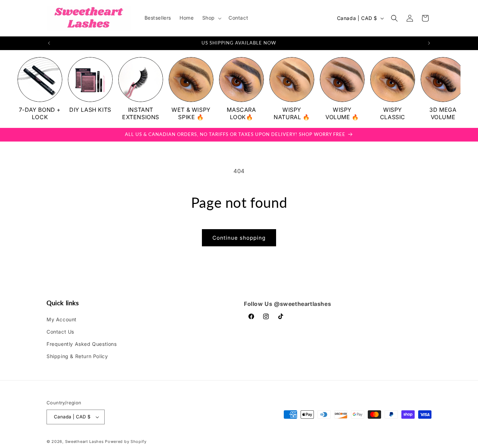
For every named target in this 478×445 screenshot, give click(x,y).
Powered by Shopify (126, 441)
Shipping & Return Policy (77, 356)
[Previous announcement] (49, 43)
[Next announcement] (429, 43)
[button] (211, 18)
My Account (62, 319)
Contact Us (60, 332)
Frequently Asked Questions (82, 344)
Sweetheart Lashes (84, 441)
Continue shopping (239, 237)
